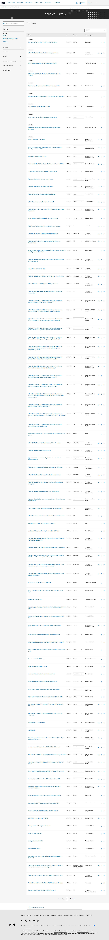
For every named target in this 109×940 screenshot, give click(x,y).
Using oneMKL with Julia (35, 841)
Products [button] (11, 3)
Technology (6, 52)
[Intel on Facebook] (22, 921)
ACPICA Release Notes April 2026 (38, 818)
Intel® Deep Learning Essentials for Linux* (42, 202)
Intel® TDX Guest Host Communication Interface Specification (47, 548)
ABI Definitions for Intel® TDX (36, 269)
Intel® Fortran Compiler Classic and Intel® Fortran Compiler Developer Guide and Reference (45, 148)
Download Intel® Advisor (35, 599)
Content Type (6, 70)
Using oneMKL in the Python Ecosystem (39, 826)
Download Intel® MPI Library (36, 659)
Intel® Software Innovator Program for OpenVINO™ (42, 63)
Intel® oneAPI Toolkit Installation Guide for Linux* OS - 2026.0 (46, 771)
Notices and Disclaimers (82, 932)
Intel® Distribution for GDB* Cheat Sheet (41, 186)
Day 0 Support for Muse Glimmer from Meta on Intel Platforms (46, 96)
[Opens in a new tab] (98, 53)
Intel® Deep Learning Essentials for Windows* (43, 194)
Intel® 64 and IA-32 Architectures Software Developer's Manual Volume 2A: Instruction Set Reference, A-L (45, 385)
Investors (53, 915)
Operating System (8, 65)
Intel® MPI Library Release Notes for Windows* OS (42, 681)
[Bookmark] (101, 43)
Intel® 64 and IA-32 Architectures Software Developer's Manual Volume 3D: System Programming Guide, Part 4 (45, 310)
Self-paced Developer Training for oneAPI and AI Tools (43, 531)
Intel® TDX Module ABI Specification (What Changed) (45, 443)
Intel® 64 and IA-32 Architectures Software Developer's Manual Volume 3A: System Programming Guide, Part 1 (45, 338)
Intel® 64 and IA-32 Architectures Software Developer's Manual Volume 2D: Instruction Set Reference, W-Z (45, 358)
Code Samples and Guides (10, 38)
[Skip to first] (58, 898)
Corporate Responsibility (70, 915)
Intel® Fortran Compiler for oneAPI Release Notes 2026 (44, 86)
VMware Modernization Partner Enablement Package (45, 226)
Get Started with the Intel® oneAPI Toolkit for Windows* (44, 747)
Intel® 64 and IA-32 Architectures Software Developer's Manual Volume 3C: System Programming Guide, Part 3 (45, 319)
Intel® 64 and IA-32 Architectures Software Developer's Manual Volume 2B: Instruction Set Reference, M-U (45, 376)
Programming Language (9, 61)
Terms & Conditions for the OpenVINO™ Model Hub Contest (45, 883)
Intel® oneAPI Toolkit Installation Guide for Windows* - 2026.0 (46, 164)
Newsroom (46, 915)
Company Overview (26, 915)
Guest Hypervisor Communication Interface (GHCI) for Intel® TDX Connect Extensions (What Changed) (46, 556)
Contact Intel (37, 915)
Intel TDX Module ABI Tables (36, 139)
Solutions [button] (28, 3)
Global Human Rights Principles (75, 933)
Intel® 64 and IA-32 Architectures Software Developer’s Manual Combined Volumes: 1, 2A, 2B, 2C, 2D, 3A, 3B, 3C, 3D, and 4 (46, 415)
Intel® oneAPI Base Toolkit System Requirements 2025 (44, 689)
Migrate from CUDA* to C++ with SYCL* (39, 583)
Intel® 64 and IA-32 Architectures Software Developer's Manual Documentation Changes (45, 425)
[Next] (72, 898)
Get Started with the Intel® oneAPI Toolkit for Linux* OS (44, 779)
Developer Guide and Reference (37, 156)
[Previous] (60, 898)
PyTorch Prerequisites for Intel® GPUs (39, 107)
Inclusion (81, 915)
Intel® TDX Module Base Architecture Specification (44, 491)
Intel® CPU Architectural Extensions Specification (44, 53)
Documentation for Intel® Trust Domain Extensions (42, 42)
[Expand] (104, 42)
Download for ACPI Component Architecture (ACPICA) (43, 803)
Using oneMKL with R (34, 848)
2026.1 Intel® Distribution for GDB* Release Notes (42, 171)
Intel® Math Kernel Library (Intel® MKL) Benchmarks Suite (44, 795)
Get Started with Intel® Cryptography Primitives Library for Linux (47, 754)
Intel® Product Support (35, 833)
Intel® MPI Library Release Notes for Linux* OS (41, 674)
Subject (5, 56)
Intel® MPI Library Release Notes (37, 666)
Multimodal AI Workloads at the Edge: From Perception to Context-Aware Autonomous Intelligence (45, 866)
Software (5, 47)
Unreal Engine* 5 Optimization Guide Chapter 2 (42, 890)
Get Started (31, 730)
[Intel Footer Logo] (12, 924)
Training (5, 41)
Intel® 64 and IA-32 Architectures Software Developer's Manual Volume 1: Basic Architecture (45, 405)
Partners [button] (48, 3)
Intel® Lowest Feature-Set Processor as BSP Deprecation (46, 875)
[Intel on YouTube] (33, 921)
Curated (5, 33)
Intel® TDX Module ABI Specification (40, 450)
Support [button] (20, 3)
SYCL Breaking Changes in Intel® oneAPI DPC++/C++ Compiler (46, 642)
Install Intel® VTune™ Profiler (36, 722)
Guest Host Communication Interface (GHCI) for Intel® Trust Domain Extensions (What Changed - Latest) (46, 565)
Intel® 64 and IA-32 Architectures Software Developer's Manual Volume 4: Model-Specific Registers (45, 301)
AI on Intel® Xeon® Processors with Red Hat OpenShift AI (46, 508)
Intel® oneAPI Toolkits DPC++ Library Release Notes (43, 218)
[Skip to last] (74, 898)
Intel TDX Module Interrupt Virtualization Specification (45, 475)
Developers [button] (39, 3)
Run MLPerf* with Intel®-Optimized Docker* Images (43, 811)
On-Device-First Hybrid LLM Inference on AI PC (41, 523)
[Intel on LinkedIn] (29, 921)
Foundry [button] (57, 3)
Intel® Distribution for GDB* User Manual (41, 179)
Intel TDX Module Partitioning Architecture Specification (46, 467)
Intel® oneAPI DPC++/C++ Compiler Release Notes (42, 117)
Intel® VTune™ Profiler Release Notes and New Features (44, 634)
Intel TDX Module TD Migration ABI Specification (44, 233)
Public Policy (89, 915)
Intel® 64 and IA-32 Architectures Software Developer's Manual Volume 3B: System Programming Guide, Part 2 (45, 329)
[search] (30, 907)
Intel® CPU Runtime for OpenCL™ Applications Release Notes (45, 697)
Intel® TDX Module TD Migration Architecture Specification (47, 276)
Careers (59, 915)
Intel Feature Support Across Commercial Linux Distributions (47, 516)
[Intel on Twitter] (25, 921)
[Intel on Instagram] (37, 921)
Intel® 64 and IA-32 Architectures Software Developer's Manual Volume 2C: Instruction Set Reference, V (45, 367)
